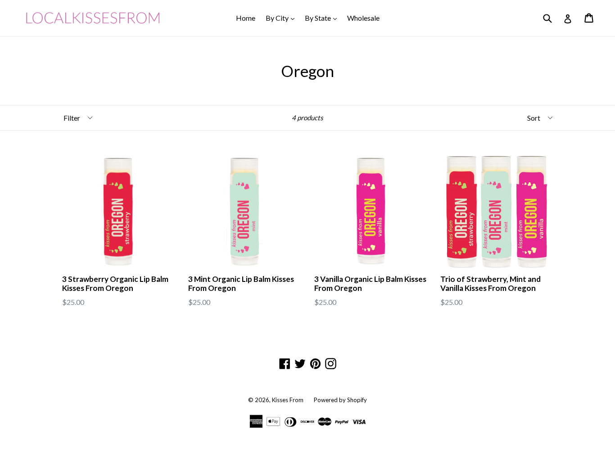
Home (245, 18)
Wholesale (363, 18)
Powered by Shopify (340, 399)
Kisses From (287, 399)
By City (282, 17)
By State (323, 17)
